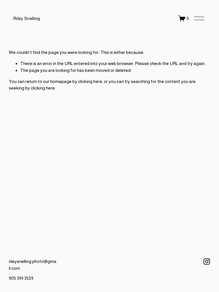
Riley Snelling (26, 18)
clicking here (90, 81)
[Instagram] (206, 261)
